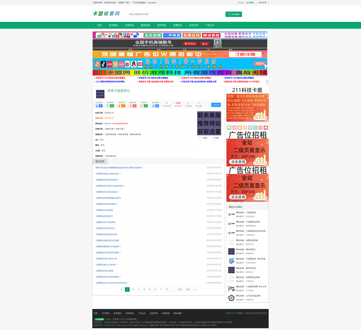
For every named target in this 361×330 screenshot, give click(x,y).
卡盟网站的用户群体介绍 (106, 258)
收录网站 (113, 25)
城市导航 (161, 25)
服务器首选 (251, 268)
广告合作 (209, 25)
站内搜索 (233, 14)
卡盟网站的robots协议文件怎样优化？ (112, 283)
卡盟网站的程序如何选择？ (107, 180)
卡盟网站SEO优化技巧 (105, 228)
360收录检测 (123, 134)
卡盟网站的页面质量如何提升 (108, 198)
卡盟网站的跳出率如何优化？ (108, 174)
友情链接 (166, 313)
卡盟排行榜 (109, 129)
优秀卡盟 (119, 129)
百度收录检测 (110, 134)
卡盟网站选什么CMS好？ (106, 265)
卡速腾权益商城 (253, 222)
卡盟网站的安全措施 (104, 271)
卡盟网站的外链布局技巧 (106, 204)
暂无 (102, 140)
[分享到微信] (229, 128)
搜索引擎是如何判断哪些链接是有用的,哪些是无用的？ (119, 167)
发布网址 (250, 2)
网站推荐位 (251, 249)
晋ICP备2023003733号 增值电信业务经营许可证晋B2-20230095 (188, 325)
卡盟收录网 (106, 13)
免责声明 (154, 313)
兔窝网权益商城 (253, 277)
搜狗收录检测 (135, 134)
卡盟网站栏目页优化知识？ (107, 192)
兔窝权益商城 (252, 240)
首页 (99, 25)
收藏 (217, 138)
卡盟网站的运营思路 (104, 210)
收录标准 (130, 313)
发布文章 (262, 2)
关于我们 (106, 313)
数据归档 (145, 25)
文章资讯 (129, 25)
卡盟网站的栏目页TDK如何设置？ (110, 186)
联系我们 (118, 313)
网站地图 (178, 313)
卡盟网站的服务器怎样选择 (107, 240)
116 (188, 289)
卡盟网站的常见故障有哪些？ (108, 252)
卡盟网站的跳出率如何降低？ (108, 277)
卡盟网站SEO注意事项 (105, 222)
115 (179, 289)
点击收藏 (99, 319)
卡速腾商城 (251, 212)
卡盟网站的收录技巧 (104, 216)
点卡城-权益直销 (253, 296)
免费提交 (177, 25)
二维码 (204, 138)
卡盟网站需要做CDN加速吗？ (108, 246)
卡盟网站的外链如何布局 (106, 234)
